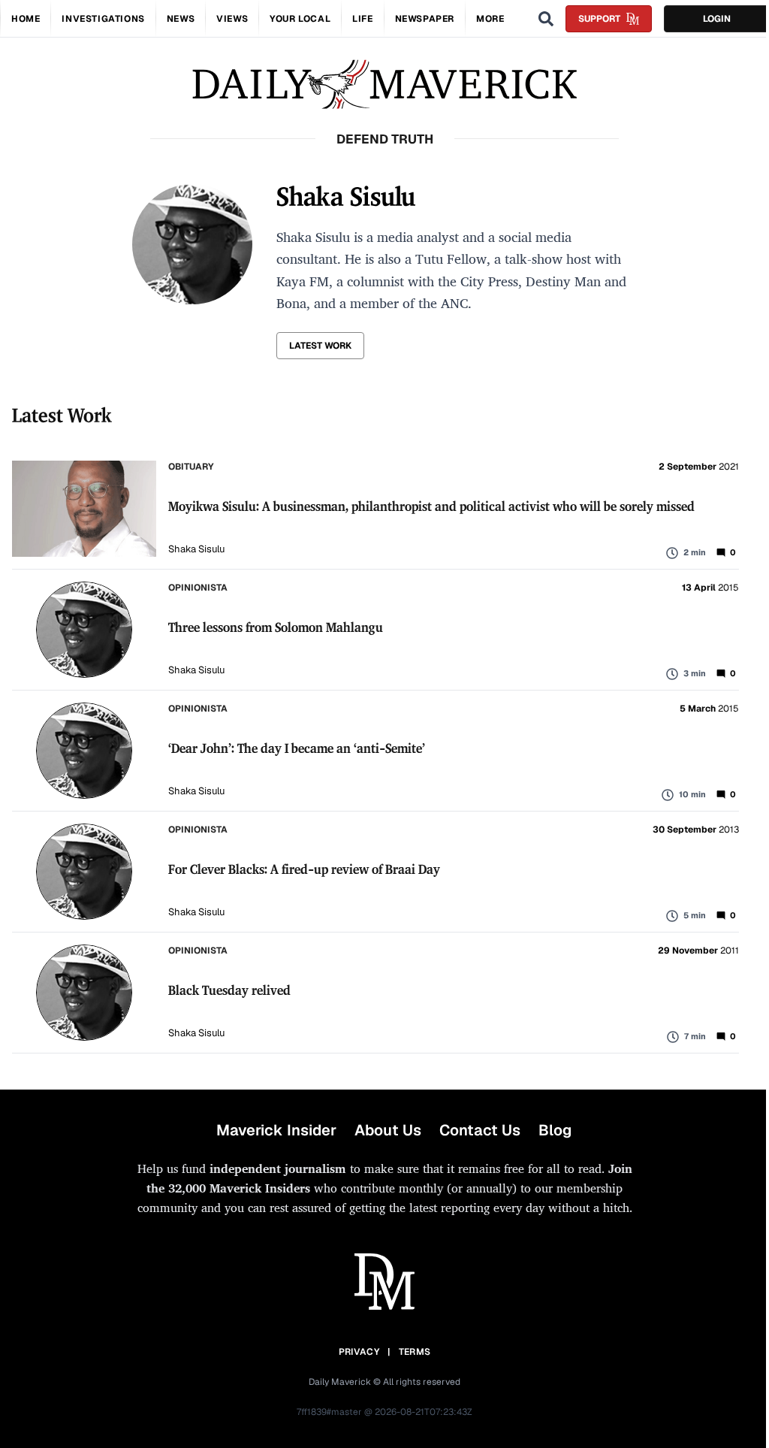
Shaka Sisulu (196, 549)
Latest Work (320, 346)
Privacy (359, 1352)
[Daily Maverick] (384, 84)
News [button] (181, 19)
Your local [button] (300, 19)
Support (599, 19)
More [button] (490, 19)
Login (717, 19)
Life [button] (362, 19)
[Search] (545, 18)
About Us (387, 1130)
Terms (415, 1352)
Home (25, 19)
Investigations (103, 19)
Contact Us (479, 1130)
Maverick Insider (276, 1130)
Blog (554, 1130)
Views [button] (232, 19)
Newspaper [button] (424, 19)
